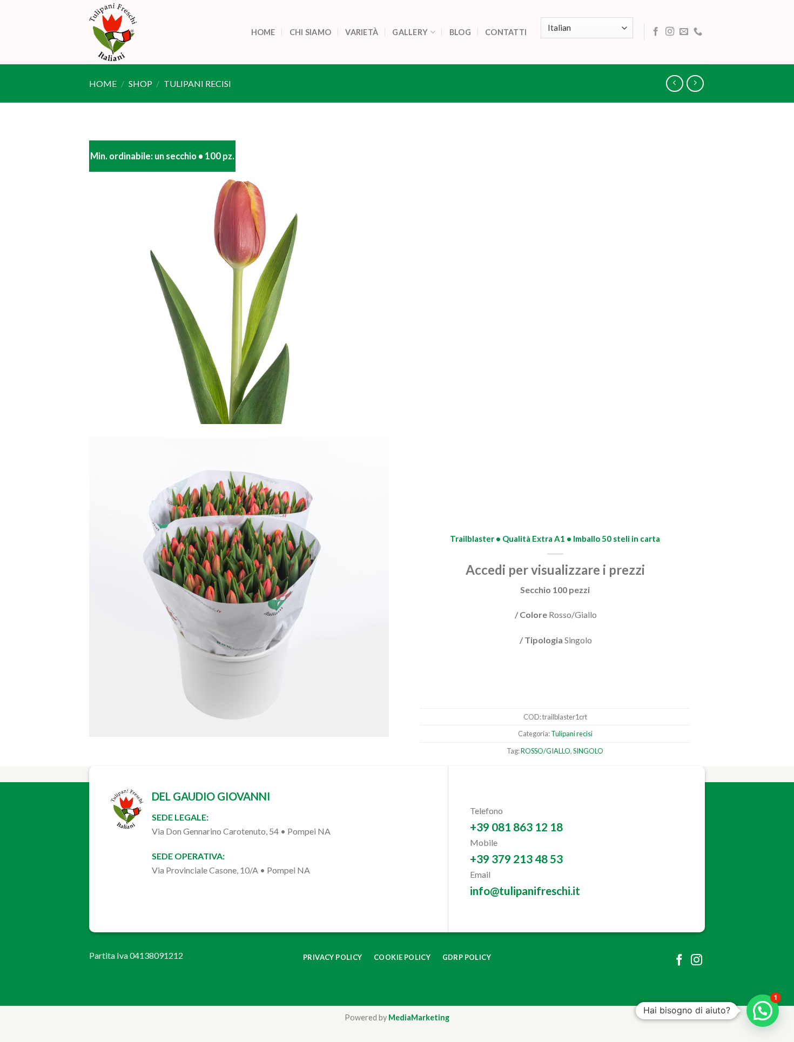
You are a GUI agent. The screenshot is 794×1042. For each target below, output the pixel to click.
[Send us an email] (683, 32)
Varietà (361, 32)
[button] (762, 1010)
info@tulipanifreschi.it (525, 890)
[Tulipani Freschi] (143, 32)
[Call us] (698, 32)
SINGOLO (588, 751)
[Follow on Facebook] (655, 32)
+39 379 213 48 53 (516, 858)
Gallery (410, 32)
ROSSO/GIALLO (545, 751)
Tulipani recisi (197, 83)
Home (263, 32)
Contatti (506, 32)
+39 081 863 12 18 (516, 826)
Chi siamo (311, 32)
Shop (140, 83)
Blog (460, 32)
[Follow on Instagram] (669, 32)
